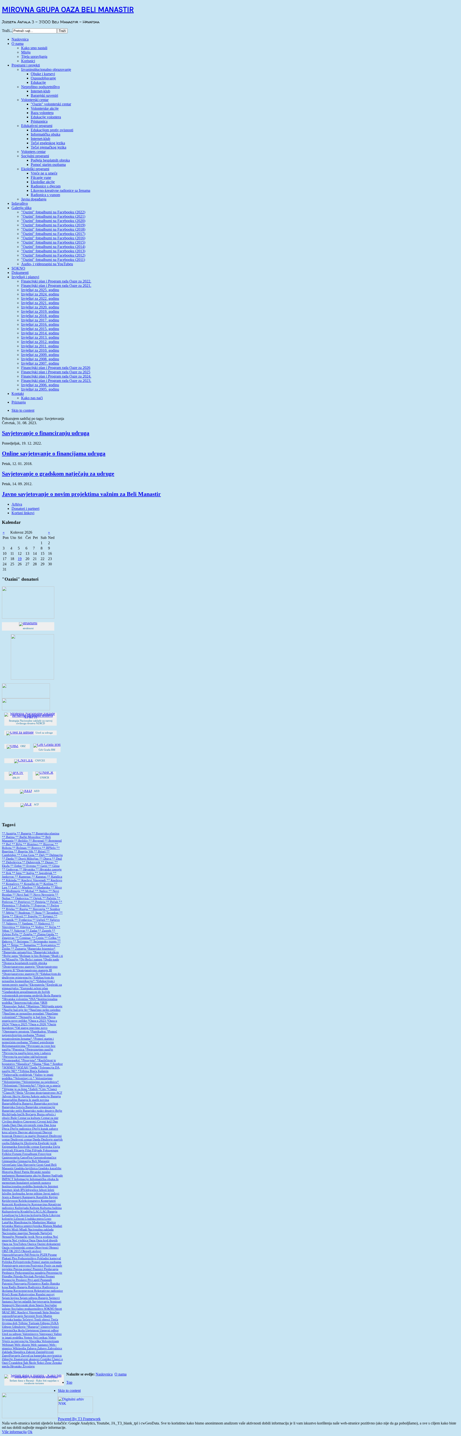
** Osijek (35, 898)
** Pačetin (49, 898)
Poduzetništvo (27, 1258)
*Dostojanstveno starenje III (33, 970)
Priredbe (7, 1276)
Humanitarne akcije (29, 1175)
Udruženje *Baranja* (26, 1326)
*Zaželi (33, 1089)
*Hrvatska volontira (15, 999)
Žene (48, 1362)
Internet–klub (11, 1190)
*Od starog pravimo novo (31, 1028)
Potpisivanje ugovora (16, 1265)
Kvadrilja (26, 1211)
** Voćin (51, 927)
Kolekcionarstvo (29, 1200)
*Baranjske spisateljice (17, 952)
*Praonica (18, 1049)
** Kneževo (54, 880)
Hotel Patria (22, 1172)
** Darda (8, 858)
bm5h (21, 1114)
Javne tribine (34, 1193)
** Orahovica (20, 898)
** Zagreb (45, 930)
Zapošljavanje (11, 1355)
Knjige (53, 1197)
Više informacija (14, 1432)
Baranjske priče (12, 1110)
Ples (15, 1258)
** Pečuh (52, 902)
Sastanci (7, 1301)
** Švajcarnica (46, 945)
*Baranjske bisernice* (41, 948)
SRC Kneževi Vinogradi (26, 1312)
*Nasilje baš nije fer (15, 1010)
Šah (26, 1362)
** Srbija (8, 912)
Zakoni (31, 1352)
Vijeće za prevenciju (15, 1341)
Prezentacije (54, 1272)
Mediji (7, 1229)
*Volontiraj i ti (23, 1078)
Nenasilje (8, 1236)
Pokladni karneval (49, 1258)
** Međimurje (11, 891)
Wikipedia (20, 1348)
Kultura (35, 1208)
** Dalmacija (54, 855)
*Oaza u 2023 (37, 1020)
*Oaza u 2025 (18, 1024)
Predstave (8, 1272)
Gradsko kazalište (49, 1168)
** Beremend (53, 840)
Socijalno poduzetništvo (27, 1308)
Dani (13, 1125)
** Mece (56, 887)
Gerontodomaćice (44, 1157)
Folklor (7, 1154)
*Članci (52, 1089)
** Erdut (16, 866)
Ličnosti (19, 1218)
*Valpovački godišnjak (17, 1074)
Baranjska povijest (46, 1103)
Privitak (29, 1276)
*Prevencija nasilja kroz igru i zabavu (26, 1053)
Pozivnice (37, 1265)
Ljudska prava (34, 1218)
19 (20, 559)
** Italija (28, 873)
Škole (33, 1362)
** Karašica (54, 876)
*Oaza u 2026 (37, 1024)
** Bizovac (47, 844)
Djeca (6, 1128)
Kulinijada (22, 1208)
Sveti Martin (44, 1316)
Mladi (23, 1229)
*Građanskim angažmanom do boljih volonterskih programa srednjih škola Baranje (31, 993)
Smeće (40, 1305)
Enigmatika (10, 1146)
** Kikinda (9, 880)
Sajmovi (54, 1298)
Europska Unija (50, 1146)
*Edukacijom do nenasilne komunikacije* (28, 979)
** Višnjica (23, 927)
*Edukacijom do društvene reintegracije (31, 975)
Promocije (9, 1280)
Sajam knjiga (11, 1298)
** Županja (19, 948)
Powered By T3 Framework (79, 1419)
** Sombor (53, 909)
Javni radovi (51, 1193)
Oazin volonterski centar (18, 1247)
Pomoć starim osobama (46, 1262)
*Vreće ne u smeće (49, 1085)
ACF (59, 1092)
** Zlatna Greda (44, 934)
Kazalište (42, 1197)
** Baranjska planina (45, 833)
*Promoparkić (11, 1060)
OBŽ (5, 1251)
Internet (53, 1186)
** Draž (57, 858)
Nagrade (34, 1233)
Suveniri (30, 1316)
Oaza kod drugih (47, 1240)
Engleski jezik (47, 1143)
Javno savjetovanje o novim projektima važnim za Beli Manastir (81, 494)
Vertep (28, 1337)
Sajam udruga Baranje (34, 1298)
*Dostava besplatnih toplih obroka (24, 963)
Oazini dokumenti (49, 1244)
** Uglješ (39, 920)
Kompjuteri (48, 1200)
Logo (47, 1218)
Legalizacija (10, 1215)
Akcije (16, 1096)
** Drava (45, 858)
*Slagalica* (24, 1064)
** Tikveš (17, 916)
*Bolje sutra (10, 956)
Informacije (22, 1179)
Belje (58, 1110)
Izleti (51, 1190)
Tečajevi (28, 1319)
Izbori (43, 1190)
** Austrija (9, 833)
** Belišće (21, 840)
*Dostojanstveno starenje (19, 966)
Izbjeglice (32, 1190)
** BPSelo (49, 848)
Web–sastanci (40, 1344)
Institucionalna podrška (17, 1186)
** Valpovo (10, 923)
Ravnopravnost (23, 1290)
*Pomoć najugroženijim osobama (29, 1033)
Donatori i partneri (25, 509)
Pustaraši (46, 1280)
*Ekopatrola (36, 984)
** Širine (13, 945)
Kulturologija (11, 1211)
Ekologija (31, 1143)
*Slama (37, 1064)
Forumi (17, 1154)
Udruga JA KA (49, 1323)
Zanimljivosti (45, 1352)
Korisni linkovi (23, 513)
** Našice (42, 891)
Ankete (35, 1096)
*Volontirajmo (11, 1082)
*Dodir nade (51, 959)
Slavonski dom (25, 1305)
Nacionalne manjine (15, 1233)
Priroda (18, 1276)
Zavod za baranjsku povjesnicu (41, 1355)
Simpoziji (8, 1305)
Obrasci (54, 1247)
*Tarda (33, 1067)
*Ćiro (42, 1089)
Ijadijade (57, 1175)
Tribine (23, 1323)
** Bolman (19, 848)
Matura (48, 1226)
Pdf (27, 1254)
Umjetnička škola (13, 1330)
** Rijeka (8, 909)
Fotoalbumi (30, 1154)
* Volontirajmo (42, 1078)
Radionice (35, 1287)
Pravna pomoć (23, 1269)
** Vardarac (26, 923)
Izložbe (7, 1193)
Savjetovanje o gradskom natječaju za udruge (58, 474)
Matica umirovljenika (28, 1226)
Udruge (7, 1326)
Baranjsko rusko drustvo (39, 1110)
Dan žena (50, 1125)
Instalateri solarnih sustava (33, 1182)
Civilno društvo (12, 1121)
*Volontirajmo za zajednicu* (40, 1082)
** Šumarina (27, 945)
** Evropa (29, 866)
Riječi (6, 1294)
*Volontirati (10, 1085)
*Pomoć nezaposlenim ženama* (23, 1036)
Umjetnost (32, 1330)
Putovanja (20, 1283)
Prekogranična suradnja (30, 1272)
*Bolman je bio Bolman (34, 956)
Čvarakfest (16, 1362)
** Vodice (38, 927)
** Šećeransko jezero (43, 941)
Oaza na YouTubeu (14, 1244)
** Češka (50, 938)
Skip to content (23, 410)
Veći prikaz (40, 1337)
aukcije (45, 1096)
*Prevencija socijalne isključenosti (24, 1056)
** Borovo (34, 848)
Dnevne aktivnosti (30, 1132)
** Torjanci (46, 916)
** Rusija (22, 909)
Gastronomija (11, 1157)
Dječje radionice (21, 1128)
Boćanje (31, 1114)
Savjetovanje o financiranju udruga (45, 433)
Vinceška (35, 1341)
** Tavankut (50, 912)
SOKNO (49, 1308)
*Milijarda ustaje (51, 1006)
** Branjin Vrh (24, 851)
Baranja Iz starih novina (33, 1100)
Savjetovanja (41, 1301)
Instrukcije (40, 1186)
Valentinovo (30, 1334)
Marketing (39, 1222)
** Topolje (31, 916)
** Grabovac (10, 869)
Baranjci (28, 1103)
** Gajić (42, 866)
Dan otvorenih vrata (30, 1125)
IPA (22, 1190)
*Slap (46, 1064)
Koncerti (8, 1204)
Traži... (7, 31)
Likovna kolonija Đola (34, 1215)
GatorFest (26, 1157)
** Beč (7, 844)
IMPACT (8, 1179)
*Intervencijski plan (26, 1002)
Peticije (35, 1254)
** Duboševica (12, 862)
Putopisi (7, 1283)
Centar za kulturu (29, 1118)
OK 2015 (15, 1251)
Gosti (40, 1164)
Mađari (57, 1226)
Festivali (8, 1150)
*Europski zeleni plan (33, 988)
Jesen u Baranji (12, 1197)
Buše (14, 1118)
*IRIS (43, 1002)
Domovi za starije (25, 1136)
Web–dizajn (22, 1344)
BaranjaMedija (12, 1103)
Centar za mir (49, 1118)
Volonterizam (50, 1341)
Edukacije (17, 1143)
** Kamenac (23, 876)
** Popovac (38, 905)
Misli (15, 1229)
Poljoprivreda (22, 1262)
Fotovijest (44, 1154)
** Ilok (7, 873)
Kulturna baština (51, 1208)
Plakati (7, 1258)
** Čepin (38, 938)
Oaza (32, 1240)
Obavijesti (42, 1247)
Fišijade (37, 1150)
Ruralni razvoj (45, 1294)
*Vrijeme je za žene (15, 1089)
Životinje (29, 1366)
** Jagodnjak (44, 873)
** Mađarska (42, 887)
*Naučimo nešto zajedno (44, 1010)
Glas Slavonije (26, 1164)
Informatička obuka (43, 1179)
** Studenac (22, 912)
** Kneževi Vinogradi (32, 880)
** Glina (54, 866)
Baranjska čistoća (13, 1107)
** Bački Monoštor (28, 837)
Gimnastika (10, 1161)
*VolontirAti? (27, 1085)
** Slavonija (37, 909)
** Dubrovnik (31, 862)
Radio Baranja (18, 1287)
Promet (50, 1276)
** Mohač (28, 891)
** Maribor (25, 887)
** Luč (13, 887)
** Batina (8, 837)
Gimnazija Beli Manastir (33, 1161)
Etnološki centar (29, 1146)
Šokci (41, 1362)
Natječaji (46, 1233)
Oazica (32, 1244)
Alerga (25, 1096)
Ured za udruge (12, 1334)
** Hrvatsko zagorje (49, 869)
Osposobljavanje (13, 1254)
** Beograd (36, 840)
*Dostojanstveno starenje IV (20, 974)
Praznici (38, 1269)
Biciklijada (9, 1114)
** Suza (36, 912)
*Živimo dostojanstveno (40, 1092)
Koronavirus (39, 1204)
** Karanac (39, 876)
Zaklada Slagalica (14, 1352)
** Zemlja (26, 934)
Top (69, 1382)
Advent (7, 1096)
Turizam (34, 1323)
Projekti (40, 1276)
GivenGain (9, 1164)
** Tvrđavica (23, 920)
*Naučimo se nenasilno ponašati (23, 1013)
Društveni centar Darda (26, 1139)
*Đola (19, 1092)
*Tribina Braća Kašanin (33, 1071)
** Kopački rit (29, 884)
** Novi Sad (20, 894)
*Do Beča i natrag (31, 959)
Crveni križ (45, 1121)
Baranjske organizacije (40, 1107)
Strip (45, 1312)
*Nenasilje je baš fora (32, 1017)
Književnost (10, 1200)
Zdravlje (8, 1359)
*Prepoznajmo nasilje (39, 1049)
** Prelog (53, 905)
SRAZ (6, 1312)
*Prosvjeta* (29, 1060)
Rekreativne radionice (48, 1290)
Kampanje (29, 1197)
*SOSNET (9, 1067)
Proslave (22, 1280)
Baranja (56, 1096)
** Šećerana (21, 941)
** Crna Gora (26, 855)
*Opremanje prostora (16, 1031)
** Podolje (23, 905)
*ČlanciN (8, 1092)
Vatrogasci (46, 1334)
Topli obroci (42, 1319)
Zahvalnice (55, 1348)
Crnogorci (30, 1121)
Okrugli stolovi (31, 1251)
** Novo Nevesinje (42, 894)
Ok (30, 1432)
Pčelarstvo (34, 1283)
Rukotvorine (27, 1294)
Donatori (43, 1136)
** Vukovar (18, 930)
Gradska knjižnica (26, 1168)
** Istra (17, 873)
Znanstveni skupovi (27, 1359)
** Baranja (24, 833)
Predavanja (51, 1269)
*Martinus (33, 1006)
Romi (14, 1294)
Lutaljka (8, 1222)
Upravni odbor (49, 1330)
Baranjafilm (10, 1100)
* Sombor (56, 1064)
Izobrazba (19, 1193)
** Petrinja (38, 902)
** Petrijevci (22, 902)
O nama (121, 1374)
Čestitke (46, 1359)
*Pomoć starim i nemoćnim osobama (28, 1040)
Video (52, 1337)
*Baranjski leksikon (46, 952)
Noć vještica (20, 1240)
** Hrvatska (27, 869)
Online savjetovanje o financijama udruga (53, 453)
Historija (8, 1172)
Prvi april (34, 1280)
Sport (58, 1308)
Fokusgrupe (50, 1150)
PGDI (44, 1254)
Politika (7, 1262)
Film (28, 1150)
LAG (36, 1211)
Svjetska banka (12, 1319)
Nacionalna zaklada (41, 1229)
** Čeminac (23, 938)
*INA (32, 999)
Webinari (8, 1344)
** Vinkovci (42, 923)
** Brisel (40, 851)
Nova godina (44, 1236)
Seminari (55, 1301)
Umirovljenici (50, 1326)
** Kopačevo (11, 884)
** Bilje (17, 844)
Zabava (32, 1348)
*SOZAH (22, 1067)
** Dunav (48, 862)
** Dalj (40, 855)
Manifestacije (23, 1222)
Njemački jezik (25, 1236)
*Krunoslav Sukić (14, 1006)
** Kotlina (46, 884)
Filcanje (19, 1150)
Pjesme (52, 1254)
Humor (46, 1175)
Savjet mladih (22, 1301)
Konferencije (22, 1204)
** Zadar (32, 930)
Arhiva (17, 504)
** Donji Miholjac (26, 858)
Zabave (42, 1348)
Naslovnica (104, 1374)
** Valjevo (53, 920)
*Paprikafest (38, 1031)
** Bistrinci (31, 844)
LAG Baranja (48, 1211)
